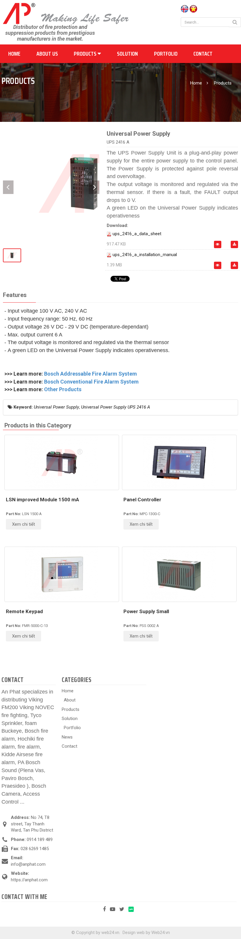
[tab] (14, 295)
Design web (134, 932)
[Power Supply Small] (179, 574)
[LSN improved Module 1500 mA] (62, 462)
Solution (127, 53)
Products (86, 53)
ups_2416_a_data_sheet (137, 233)
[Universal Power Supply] (83, 182)
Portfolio (166, 53)
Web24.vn (160, 932)
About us (47, 53)
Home (14, 53)
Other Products (62, 389)
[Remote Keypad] (62, 574)
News (67, 737)
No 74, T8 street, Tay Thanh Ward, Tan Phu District (32, 824)
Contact (202, 53)
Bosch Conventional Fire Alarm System (91, 382)
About (70, 700)
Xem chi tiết (23, 524)
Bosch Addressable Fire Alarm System (90, 374)
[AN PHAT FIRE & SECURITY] (66, 13)
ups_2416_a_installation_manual (145, 254)
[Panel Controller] (179, 462)
